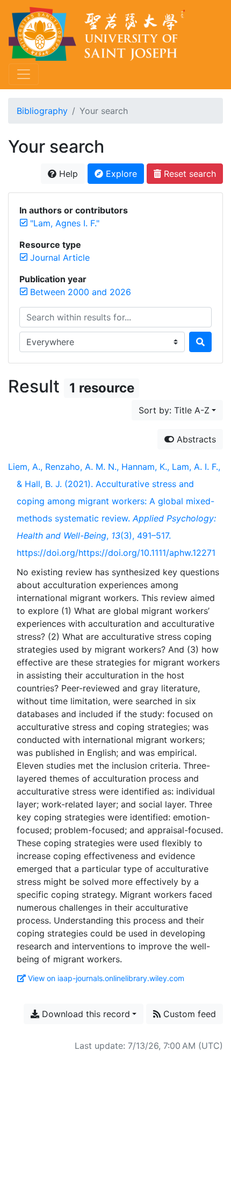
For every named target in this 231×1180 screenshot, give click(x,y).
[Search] (200, 342)
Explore (120, 173)
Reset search (188, 173)
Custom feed (188, 1014)
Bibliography (42, 110)
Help (67, 173)
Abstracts (195, 439)
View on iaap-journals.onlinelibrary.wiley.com (106, 978)
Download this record (84, 1014)
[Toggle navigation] (24, 74)
